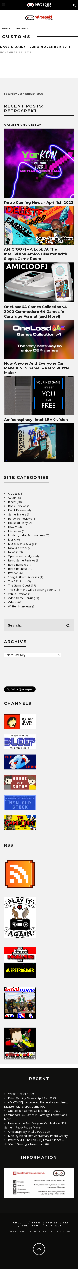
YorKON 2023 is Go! (22, 125)
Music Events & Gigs (21, 544)
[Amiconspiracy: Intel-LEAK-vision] (39, 461)
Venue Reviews (17, 594)
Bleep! (12, 502)
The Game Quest (19, 585)
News (11, 552)
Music (12, 539)
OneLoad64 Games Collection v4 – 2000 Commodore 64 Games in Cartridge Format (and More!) (37, 311)
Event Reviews (17, 510)
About (18, 1222)
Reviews (13, 573)
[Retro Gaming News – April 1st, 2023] (39, 244)
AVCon (12, 498)
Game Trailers (17, 514)
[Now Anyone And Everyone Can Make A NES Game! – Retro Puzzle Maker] (39, 414)
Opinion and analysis (21, 556)
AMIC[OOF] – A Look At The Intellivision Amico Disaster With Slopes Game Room (35, 254)
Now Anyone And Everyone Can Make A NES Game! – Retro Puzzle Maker (36, 368)
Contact (54, 1225)
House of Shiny (18, 523)
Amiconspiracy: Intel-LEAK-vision (36, 419)
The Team (30, 1225)
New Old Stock (17, 548)
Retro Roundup (18, 569)
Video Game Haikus (20, 598)
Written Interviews (19, 606)
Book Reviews (17, 506)
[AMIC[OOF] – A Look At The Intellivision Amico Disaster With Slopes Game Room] (39, 301)
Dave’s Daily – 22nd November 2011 (35, 47)
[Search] (74, 5)
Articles (12, 493)
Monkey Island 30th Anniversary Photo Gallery (38, 1136)
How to (13, 527)
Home (6, 28)
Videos (12, 602)
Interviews (14, 531)
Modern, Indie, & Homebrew (26, 535)
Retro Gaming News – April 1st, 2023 (38, 202)
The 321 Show (17, 581)
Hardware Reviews (20, 518)
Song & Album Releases (23, 577)
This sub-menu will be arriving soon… (32, 590)
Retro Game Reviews (21, 560)
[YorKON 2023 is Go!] (39, 197)
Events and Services (50, 1222)
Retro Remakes (18, 564)
